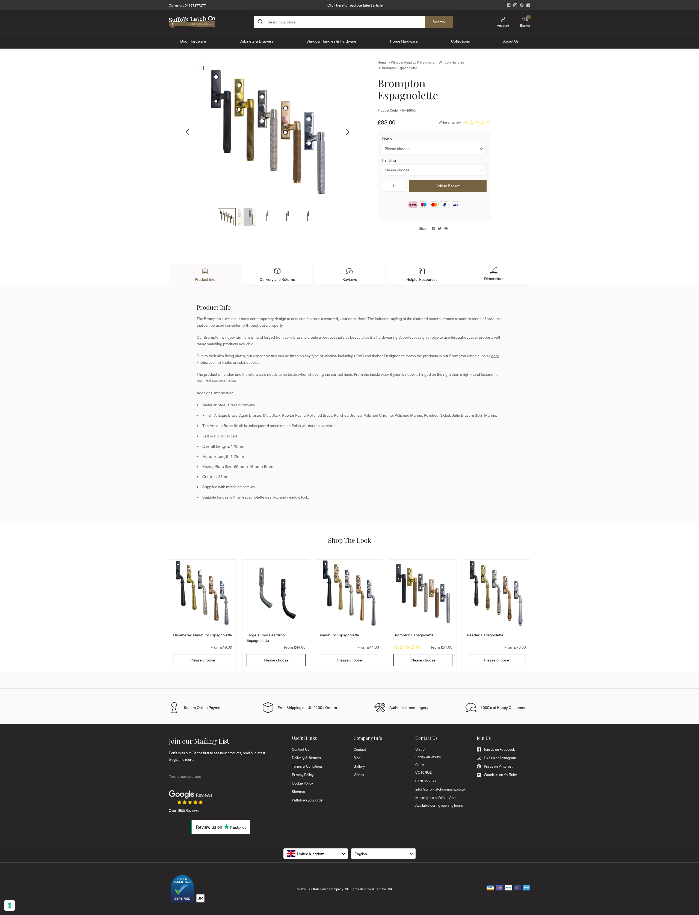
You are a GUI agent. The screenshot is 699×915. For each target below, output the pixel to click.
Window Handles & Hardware (331, 41)
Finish (387, 138)
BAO (390, 889)
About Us (511, 41)
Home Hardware (404, 41)
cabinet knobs (220, 362)
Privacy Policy (302, 774)
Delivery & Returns (306, 757)
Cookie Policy (302, 783)
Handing (389, 160)
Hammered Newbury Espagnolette (202, 634)
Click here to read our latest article (355, 5)
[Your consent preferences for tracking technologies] (9, 905)
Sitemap (298, 791)
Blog (357, 757)
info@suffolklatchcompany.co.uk (440, 789)
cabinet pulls (247, 362)
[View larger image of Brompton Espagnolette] (268, 132)
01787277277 (195, 5)
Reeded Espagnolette (485, 634)
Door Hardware (193, 41)
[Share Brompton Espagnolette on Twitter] (440, 228)
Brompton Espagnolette (413, 634)
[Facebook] (509, 5)
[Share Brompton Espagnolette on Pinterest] (446, 228)
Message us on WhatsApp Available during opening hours (439, 801)
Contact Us (300, 749)
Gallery (359, 766)
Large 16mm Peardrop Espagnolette (266, 637)
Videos (359, 774)
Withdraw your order (308, 800)
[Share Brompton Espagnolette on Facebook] (433, 228)
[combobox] (315, 853)
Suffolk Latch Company (326, 889)
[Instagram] (515, 5)
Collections (460, 41)
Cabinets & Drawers (256, 41)
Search (439, 21)
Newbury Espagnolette (339, 634)
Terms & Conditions (307, 766)
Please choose (202, 660)
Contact (360, 749)
